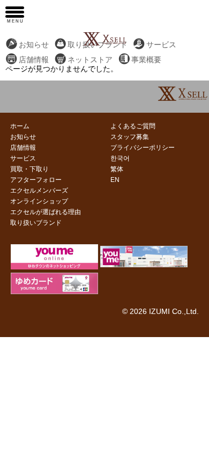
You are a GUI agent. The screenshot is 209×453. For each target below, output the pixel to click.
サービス (161, 45)
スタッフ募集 (129, 137)
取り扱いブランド (36, 223)
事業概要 (146, 60)
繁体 (116, 169)
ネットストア (90, 60)
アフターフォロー (36, 180)
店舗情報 (34, 60)
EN (115, 180)
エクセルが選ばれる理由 (45, 212)
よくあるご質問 (132, 126)
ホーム (19, 126)
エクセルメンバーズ (39, 190)
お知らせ (34, 45)
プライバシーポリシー (142, 147)
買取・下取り (29, 169)
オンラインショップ (39, 201)
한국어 (120, 158)
